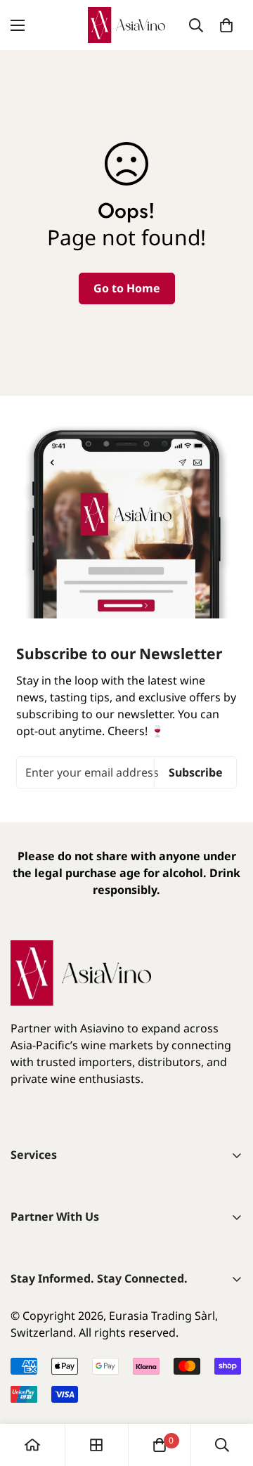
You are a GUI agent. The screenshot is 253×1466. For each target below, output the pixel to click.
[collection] (96, 1445)
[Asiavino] (126, 25)
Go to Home (126, 288)
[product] (32, 1444)
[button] (226, 25)
